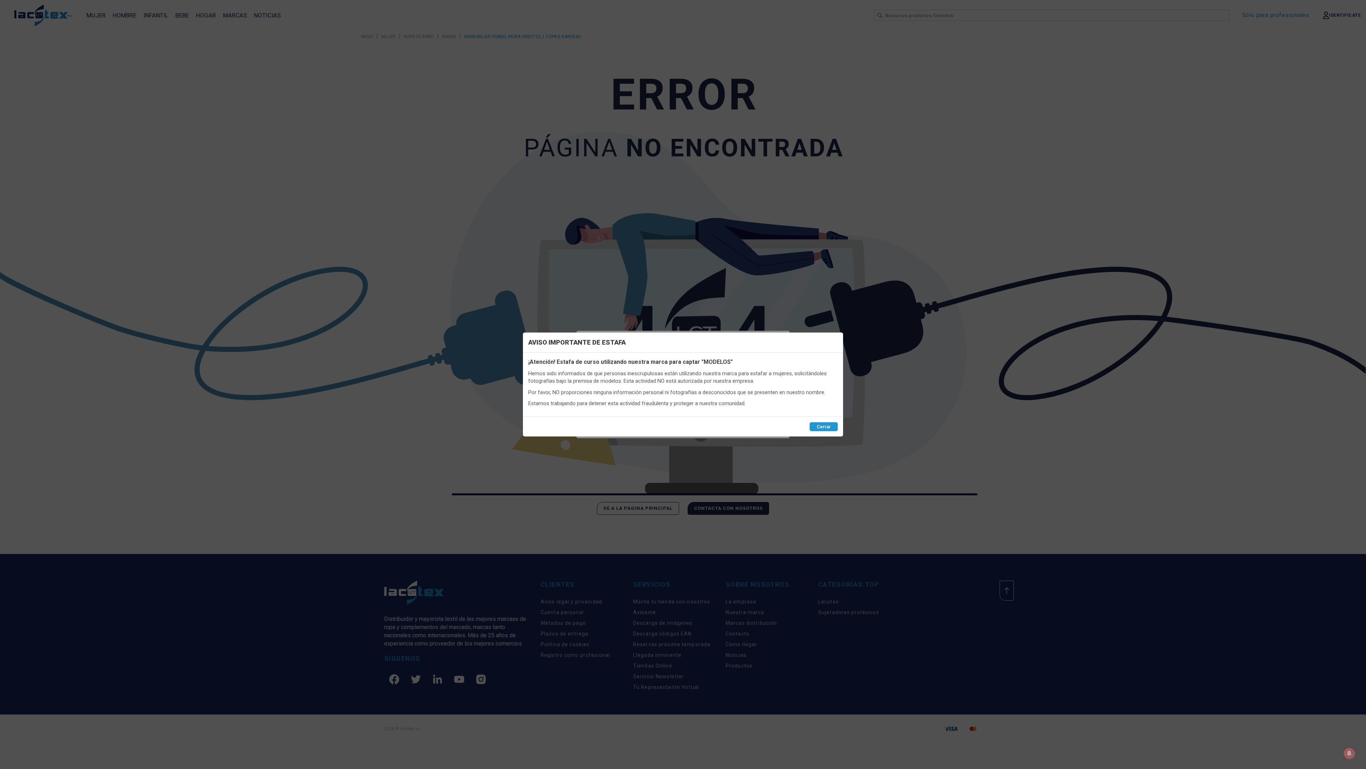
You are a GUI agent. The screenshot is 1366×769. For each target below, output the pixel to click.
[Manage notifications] (1349, 753)
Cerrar (824, 426)
